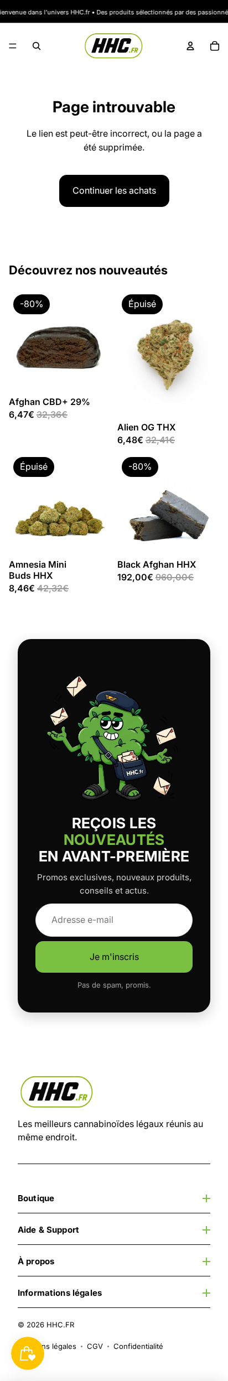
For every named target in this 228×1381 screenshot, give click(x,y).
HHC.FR (60, 1324)
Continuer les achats (114, 190)
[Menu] (12, 46)
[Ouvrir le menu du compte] (190, 46)
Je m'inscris (114, 956)
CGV (95, 1346)
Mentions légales (47, 1346)
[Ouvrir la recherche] (36, 46)
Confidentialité (138, 1346)
